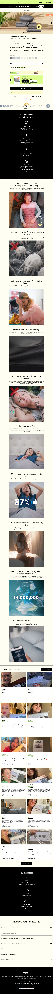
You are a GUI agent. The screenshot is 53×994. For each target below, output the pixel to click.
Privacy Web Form (30, 976)
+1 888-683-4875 (32, 985)
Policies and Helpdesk (47, 976)
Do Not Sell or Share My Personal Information (16, 976)
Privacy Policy (4, 976)
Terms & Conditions (38, 976)
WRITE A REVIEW (46, 669)
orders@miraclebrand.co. (31, 981)
